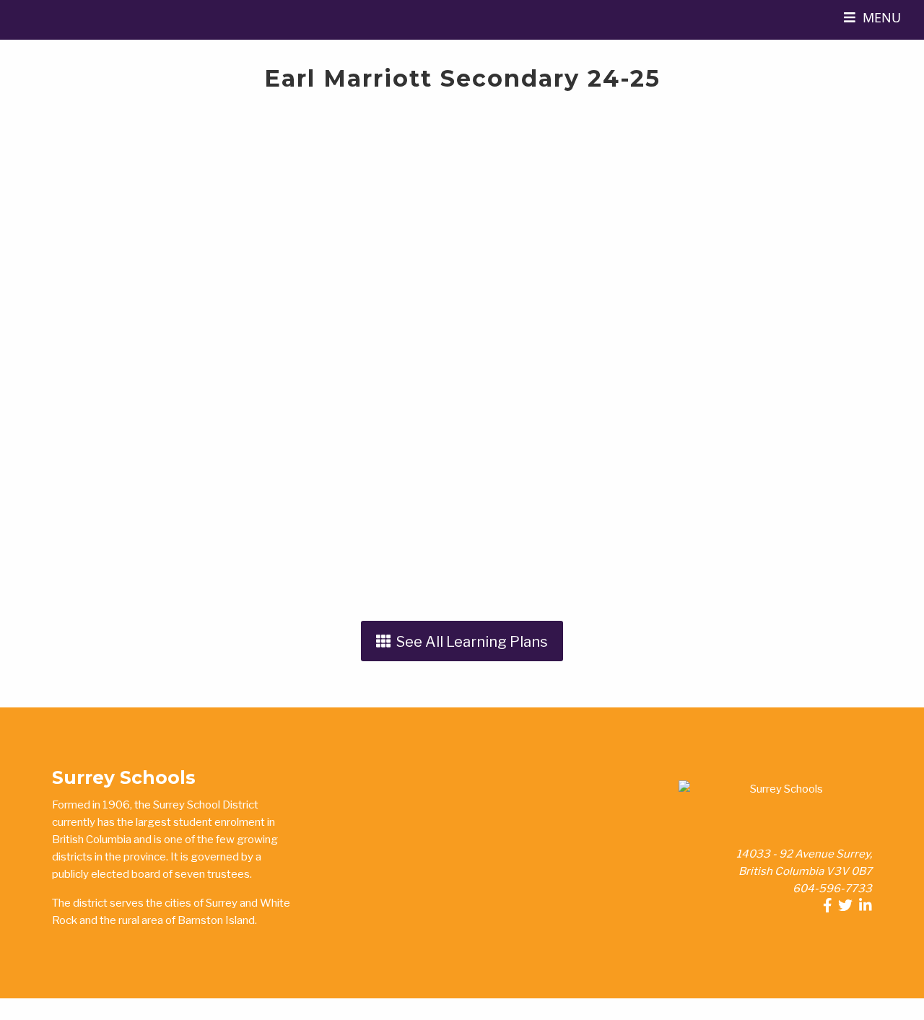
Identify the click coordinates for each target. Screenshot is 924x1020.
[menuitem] (872, 20)
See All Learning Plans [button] (469, 641)
